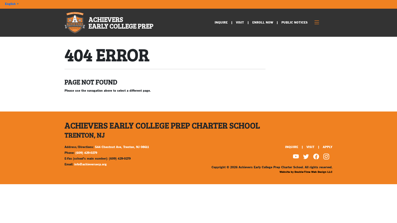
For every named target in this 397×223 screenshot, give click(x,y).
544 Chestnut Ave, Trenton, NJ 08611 (122, 147)
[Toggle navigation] (317, 22)
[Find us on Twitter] (306, 157)
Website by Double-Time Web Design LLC (306, 172)
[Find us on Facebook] (316, 157)
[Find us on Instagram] (326, 157)
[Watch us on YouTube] (296, 157)
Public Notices (294, 22)
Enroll (262, 22)
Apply (327, 147)
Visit (240, 22)
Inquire (221, 22)
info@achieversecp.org (90, 164)
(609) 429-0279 (86, 153)
